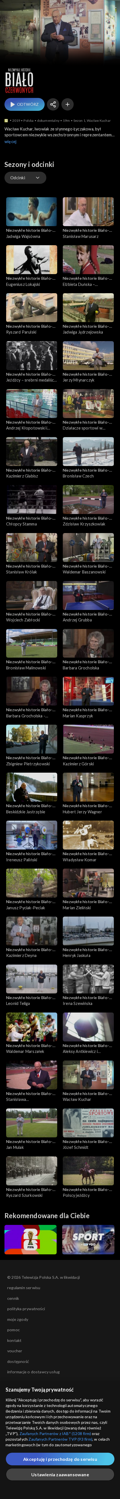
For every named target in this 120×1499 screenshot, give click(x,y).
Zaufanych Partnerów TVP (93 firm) (60, 1439)
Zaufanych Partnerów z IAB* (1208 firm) (55, 1433)
